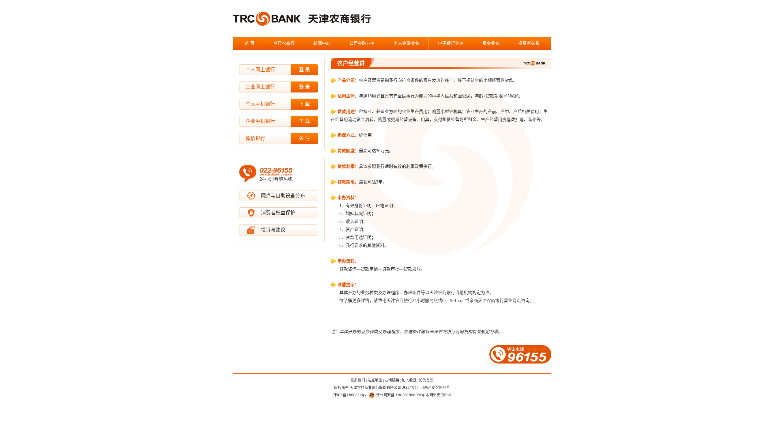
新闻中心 (321, 43)
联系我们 (357, 380)
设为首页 (426, 380)
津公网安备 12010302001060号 (400, 395)
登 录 (304, 69)
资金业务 (490, 43)
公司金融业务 (362, 43)
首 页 (249, 43)
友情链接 (392, 380)
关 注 (304, 138)
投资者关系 (529, 43)
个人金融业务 (406, 43)
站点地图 (375, 380)
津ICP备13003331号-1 (350, 395)
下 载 (304, 104)
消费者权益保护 (278, 212)
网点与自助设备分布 (283, 195)
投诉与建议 (273, 229)
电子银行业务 (451, 43)
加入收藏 (409, 380)
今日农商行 (284, 43)
